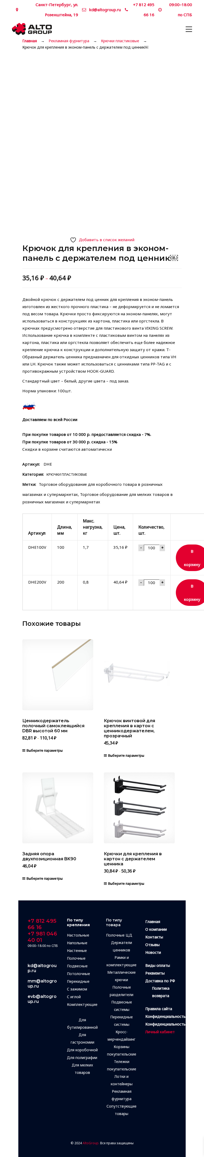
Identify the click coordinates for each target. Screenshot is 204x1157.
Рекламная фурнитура (69, 41)
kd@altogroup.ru (105, 9)
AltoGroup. (91, 1143)
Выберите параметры (45, 750)
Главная (29, 41)
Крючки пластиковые (120, 41)
